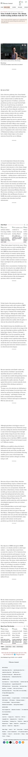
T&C (15, 729)
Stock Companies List (6, 709)
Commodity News (5, 719)
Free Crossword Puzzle (6, 711)
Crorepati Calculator (16, 697)
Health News (16, 723)
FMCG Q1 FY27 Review (17, 688)
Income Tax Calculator (6, 697)
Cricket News (20, 719)
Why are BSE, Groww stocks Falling (19, 690)
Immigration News (13, 719)
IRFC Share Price (16, 672)
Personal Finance (5, 721)
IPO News (23, 716)
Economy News (23, 723)
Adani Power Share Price (6, 672)
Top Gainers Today (23, 686)
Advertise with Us (17, 733)
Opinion (11, 723)
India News (4, 725)
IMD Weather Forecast (6, 686)
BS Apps (8, 736)
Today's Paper (4, 729)
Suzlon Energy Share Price (7, 670)
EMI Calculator (5, 700)
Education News (5, 723)
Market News (17, 716)
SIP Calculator (12, 700)
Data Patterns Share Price (7, 690)
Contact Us (10, 733)
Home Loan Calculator (15, 702)
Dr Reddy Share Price (6, 676)
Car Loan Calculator (6, 702)
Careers (3, 736)
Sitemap (23, 733)
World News (7, 7)
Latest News (4, 716)
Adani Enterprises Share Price (18, 670)
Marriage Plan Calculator (18, 704)
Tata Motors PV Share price (7, 674)
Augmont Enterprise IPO (16, 684)
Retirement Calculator (20, 700)
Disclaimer (4, 731)
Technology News (13, 721)
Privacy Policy (20, 729)
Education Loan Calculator (7, 704)
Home (2, 7)
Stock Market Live (5, 681)
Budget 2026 (16, 725)
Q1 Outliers (9, 688)
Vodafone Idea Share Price (16, 676)
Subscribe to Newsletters (16, 709)
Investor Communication (12, 731)
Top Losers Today (15, 686)
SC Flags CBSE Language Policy (8, 692)
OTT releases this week (6, 684)
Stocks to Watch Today (15, 681)
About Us (10, 729)
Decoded (20, 7)
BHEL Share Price (17, 674)
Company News (11, 716)
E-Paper (14, 7)
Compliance (4, 733)
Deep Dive (4, 688)
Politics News (10, 725)
